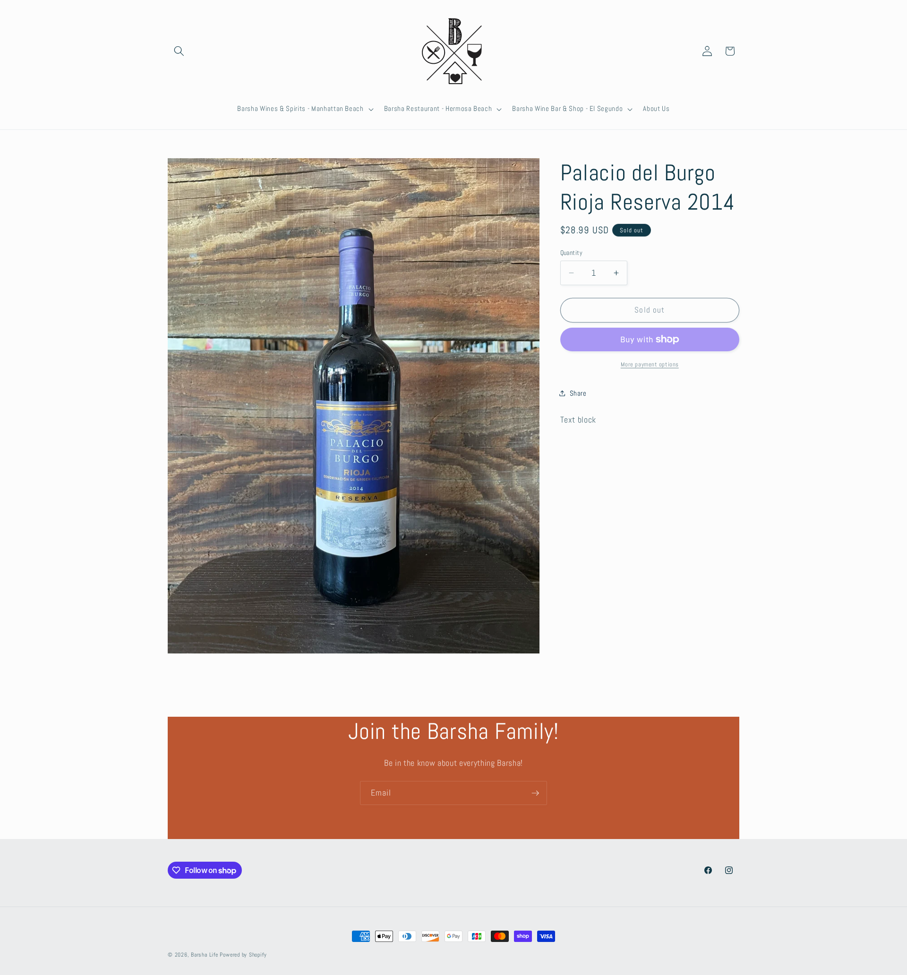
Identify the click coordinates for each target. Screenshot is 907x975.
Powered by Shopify (243, 954)
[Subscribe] (535, 793)
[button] (179, 51)
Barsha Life (204, 954)
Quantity (571, 252)
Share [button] (578, 393)
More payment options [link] (650, 364)
